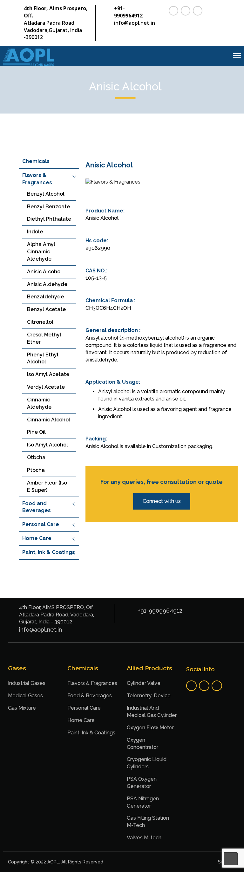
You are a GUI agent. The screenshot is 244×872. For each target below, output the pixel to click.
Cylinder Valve (143, 683)
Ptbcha (36, 470)
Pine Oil (36, 432)
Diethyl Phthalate (49, 219)
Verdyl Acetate (46, 387)
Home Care (36, 538)
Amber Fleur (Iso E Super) (47, 486)
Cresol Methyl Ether (44, 338)
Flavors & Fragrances (92, 683)
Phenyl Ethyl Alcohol (42, 358)
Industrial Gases (26, 683)
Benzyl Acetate (46, 309)
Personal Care (40, 524)
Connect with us (162, 501)
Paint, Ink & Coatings (48, 552)
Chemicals (36, 161)
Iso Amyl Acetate (48, 374)
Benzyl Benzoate (48, 207)
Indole (35, 232)
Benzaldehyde (45, 297)
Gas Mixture (22, 708)
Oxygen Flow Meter (150, 728)
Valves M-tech (144, 838)
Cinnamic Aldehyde (39, 403)
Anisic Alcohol (44, 272)
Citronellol (40, 322)
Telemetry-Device (149, 696)
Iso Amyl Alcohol (47, 445)
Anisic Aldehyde (47, 284)
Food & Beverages (89, 696)
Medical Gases (25, 696)
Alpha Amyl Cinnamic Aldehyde (41, 251)
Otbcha (36, 457)
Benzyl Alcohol (45, 194)
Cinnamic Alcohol (48, 420)
